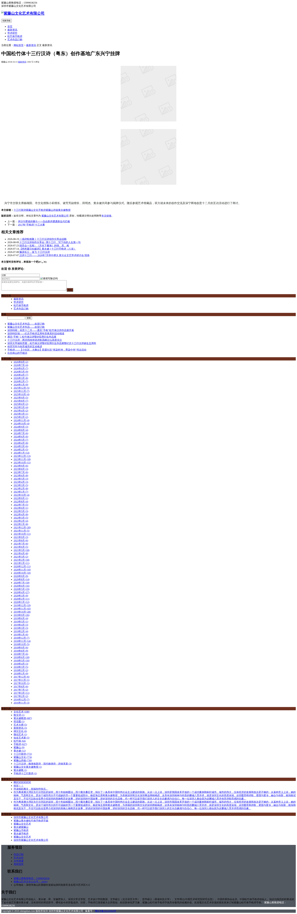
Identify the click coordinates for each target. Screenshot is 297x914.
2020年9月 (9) (21, 576)
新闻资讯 (20, 728)
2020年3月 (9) (21, 595)
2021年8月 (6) (21, 540)
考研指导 (19, 864)
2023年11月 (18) (22, 459)
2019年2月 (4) (21, 631)
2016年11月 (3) (21, 702)
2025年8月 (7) (21, 401)
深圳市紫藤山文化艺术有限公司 (31, 817)
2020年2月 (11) (21, 599)
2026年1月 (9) (21, 384)
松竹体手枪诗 (14, 36)
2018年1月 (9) (21, 673)
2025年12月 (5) (21, 388)
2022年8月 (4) (21, 501)
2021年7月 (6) (21, 543)
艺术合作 (19, 857)
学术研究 (12, 33)
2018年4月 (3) (21, 664)
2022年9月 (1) (21, 498)
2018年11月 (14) (22, 641)
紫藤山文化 (32, 210)
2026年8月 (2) (21, 362)
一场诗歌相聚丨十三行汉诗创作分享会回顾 (43, 239)
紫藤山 (19, 747)
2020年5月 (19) (21, 589)
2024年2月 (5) (21, 449)
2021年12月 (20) (22, 527)
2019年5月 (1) (21, 621)
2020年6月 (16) (21, 586)
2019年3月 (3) (21, 628)
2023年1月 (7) (21, 491)
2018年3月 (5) (21, 667)
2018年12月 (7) (21, 638)
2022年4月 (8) (21, 514)
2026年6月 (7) (21, 368)
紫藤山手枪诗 (21, 830)
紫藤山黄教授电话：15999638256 (32, 878)
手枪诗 (42, 210)
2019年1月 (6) (21, 634)
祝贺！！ (19, 785)
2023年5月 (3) (21, 478)
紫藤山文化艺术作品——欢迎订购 (26, 323)
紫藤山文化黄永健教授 (28, 767)
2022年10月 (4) (21, 495)
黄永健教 (20, 770)
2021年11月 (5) (21, 530)
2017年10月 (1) (21, 683)
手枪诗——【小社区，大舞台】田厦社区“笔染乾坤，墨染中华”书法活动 (46, 349)
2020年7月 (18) (21, 582)
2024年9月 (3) (21, 427)
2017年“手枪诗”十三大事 (31, 224)
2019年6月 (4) (21, 618)
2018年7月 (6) (21, 654)
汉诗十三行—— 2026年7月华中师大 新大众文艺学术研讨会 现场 (54, 255)
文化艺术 (21, 711)
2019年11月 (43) (22, 608)
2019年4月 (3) (21, 625)
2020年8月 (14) (21, 579)
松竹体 (20, 741)
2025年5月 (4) (21, 407)
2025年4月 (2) (21, 410)
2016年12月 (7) (21, 699)
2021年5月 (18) (21, 550)
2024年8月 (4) (21, 430)
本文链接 (106, 215)
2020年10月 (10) (22, 573)
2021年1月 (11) (21, 563)
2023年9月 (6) (21, 465)
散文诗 (19, 715)
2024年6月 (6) (21, 436)
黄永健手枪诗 (21, 833)
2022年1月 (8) (21, 524)
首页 (9, 26)
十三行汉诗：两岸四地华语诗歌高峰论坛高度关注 (34, 340)
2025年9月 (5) (21, 397)
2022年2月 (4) (21, 521)
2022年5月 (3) (21, 511)
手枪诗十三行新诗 (25, 773)
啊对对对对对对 (22, 782)
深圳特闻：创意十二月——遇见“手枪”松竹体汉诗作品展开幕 (40, 330)
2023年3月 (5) (21, 485)
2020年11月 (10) (22, 569)
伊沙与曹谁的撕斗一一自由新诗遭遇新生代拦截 (44, 221)
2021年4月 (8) (21, 553)
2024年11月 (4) (21, 420)
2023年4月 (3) (21, 482)
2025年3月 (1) (21, 414)
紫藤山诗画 (52, 210)
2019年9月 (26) (21, 615)
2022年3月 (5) (21, 517)
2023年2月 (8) (21, 488)
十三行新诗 (20, 210)
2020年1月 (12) (21, 602)
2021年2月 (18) (21, 560)
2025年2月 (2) (21, 417)
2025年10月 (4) (21, 394)
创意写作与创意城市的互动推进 (24, 346)
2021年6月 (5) (21, 547)
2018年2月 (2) (21, 670)
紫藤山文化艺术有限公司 (55, 215)
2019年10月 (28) (22, 612)
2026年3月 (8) (21, 378)
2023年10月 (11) (22, 462)
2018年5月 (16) (21, 660)
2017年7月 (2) (21, 689)
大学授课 (19, 861)
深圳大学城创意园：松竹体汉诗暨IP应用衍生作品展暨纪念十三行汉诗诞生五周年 (51, 343)
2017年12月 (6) (21, 676)
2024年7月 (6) (21, 433)
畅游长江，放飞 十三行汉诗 (34, 252)
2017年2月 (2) (21, 696)
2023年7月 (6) (21, 472)
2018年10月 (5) (21, 644)
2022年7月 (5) (21, 504)
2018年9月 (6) (21, 647)
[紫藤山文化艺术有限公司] (23, 13)
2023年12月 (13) (22, 456)
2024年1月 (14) (21, 453)
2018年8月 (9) (21, 651)
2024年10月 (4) (21, 423)
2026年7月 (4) (21, 365)
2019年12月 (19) (22, 605)
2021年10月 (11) (22, 534)
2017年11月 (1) (21, 680)
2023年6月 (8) (21, 475)
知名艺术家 (21, 737)
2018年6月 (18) (21, 657)
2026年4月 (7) (21, 375)
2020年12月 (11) (22, 566)
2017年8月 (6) (21, 686)
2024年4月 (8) (21, 443)
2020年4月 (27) (21, 592)
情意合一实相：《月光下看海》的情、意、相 (44, 245)
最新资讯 (12, 29)
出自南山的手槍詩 (17, 353)
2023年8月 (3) (21, 469)
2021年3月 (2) (21, 556)
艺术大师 (20, 724)
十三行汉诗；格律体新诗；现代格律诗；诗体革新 (42, 763)
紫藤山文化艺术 (22, 823)
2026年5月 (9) (21, 371)
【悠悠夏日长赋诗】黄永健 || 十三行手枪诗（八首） (47, 248)
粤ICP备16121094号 (105, 911)
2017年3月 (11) (21, 693)
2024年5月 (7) (21, 440)
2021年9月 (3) (21, 537)
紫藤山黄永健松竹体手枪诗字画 (31, 820)
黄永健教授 (64, 210)
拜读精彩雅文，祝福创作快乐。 (31, 789)
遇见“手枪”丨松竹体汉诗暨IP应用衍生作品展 (31, 336)
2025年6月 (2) (21, 404)
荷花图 (19, 721)
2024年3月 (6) (21, 446)
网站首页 (19, 45)
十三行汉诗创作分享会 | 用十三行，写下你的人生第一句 (50, 242)
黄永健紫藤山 (21, 827)
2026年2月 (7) (21, 381)
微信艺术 (20, 734)
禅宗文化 (20, 731)
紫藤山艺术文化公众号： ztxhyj (30, 881)
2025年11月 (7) (21, 391)
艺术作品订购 (14, 39)
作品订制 (19, 854)
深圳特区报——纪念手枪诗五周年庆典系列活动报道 (35, 333)
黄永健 (20, 750)
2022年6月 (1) (21, 508)
